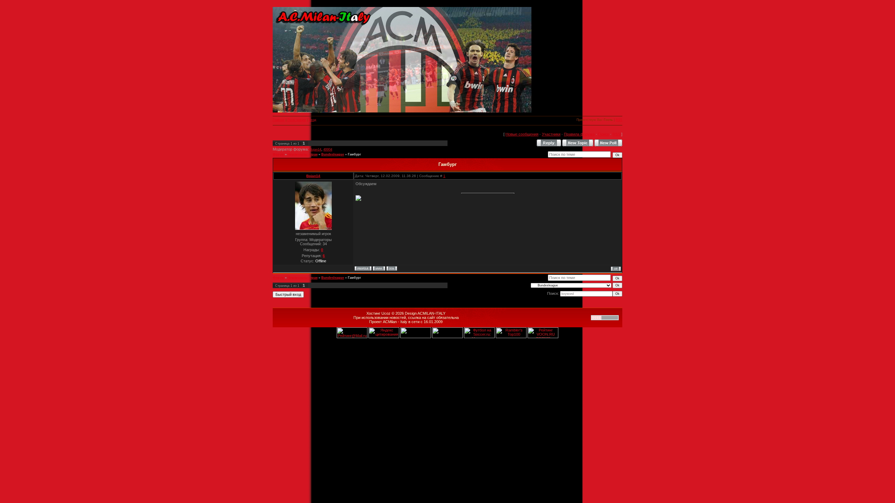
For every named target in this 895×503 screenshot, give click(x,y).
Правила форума (579, 134)
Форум (278, 154)
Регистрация (296, 120)
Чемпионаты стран (302, 154)
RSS (619, 120)
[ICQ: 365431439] (391, 268)
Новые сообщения (522, 134)
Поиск (603, 134)
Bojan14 (315, 149)
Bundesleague (332, 154)
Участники (551, 134)
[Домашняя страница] (379, 268)
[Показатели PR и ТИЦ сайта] (415, 337)
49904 (327, 149)
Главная (279, 120)
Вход (312, 120)
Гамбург (354, 154)
